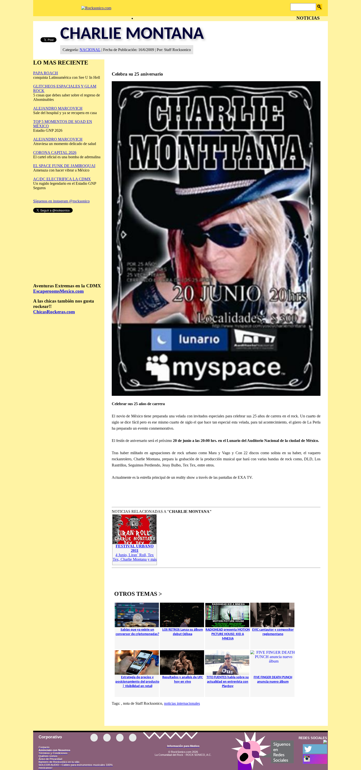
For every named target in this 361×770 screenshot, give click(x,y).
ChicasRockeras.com (54, 311)
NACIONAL (90, 50)
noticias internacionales (182, 703)
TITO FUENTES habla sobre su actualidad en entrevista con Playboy (228, 682)
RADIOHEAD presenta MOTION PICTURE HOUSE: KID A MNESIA (228, 634)
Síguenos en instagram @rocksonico (61, 201)
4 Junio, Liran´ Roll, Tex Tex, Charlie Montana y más (135, 552)
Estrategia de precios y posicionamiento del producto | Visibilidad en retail (137, 682)
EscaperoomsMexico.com (58, 291)
